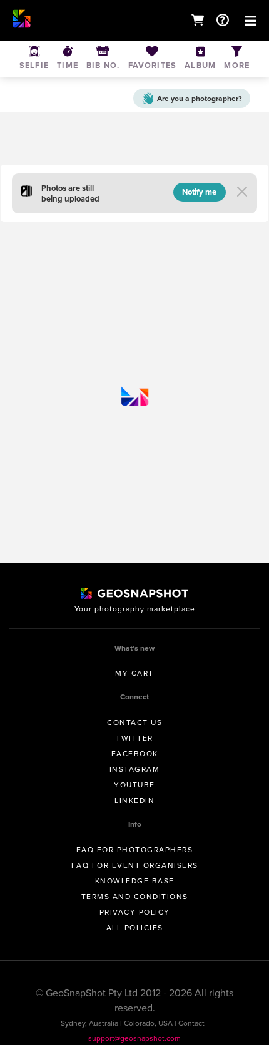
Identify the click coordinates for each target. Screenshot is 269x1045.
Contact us (134, 722)
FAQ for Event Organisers (134, 865)
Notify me (199, 192)
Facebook (134, 753)
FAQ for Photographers (134, 849)
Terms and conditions (134, 896)
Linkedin (134, 800)
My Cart (134, 673)
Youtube (134, 784)
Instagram (134, 769)
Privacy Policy (134, 912)
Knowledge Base (135, 881)
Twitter (134, 738)
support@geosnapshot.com (134, 1038)
